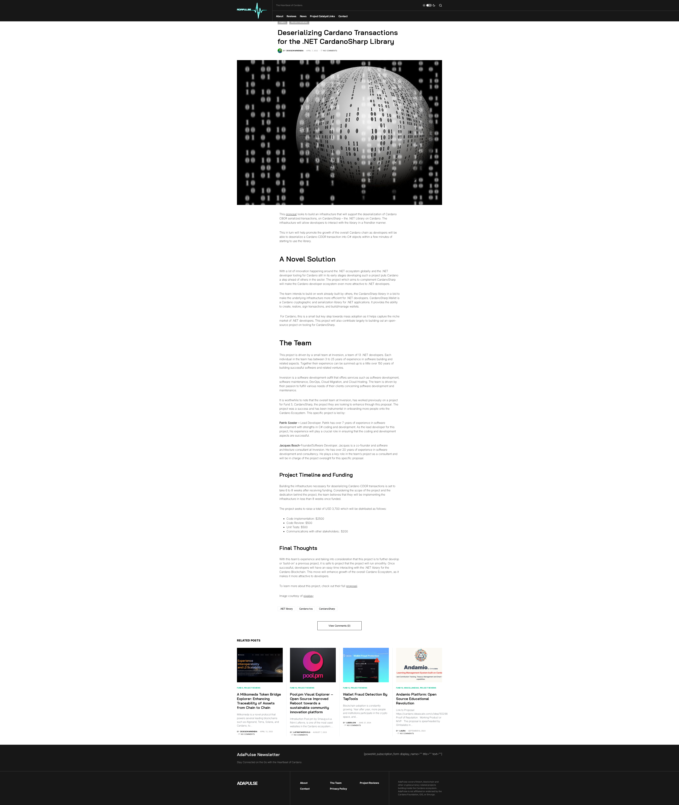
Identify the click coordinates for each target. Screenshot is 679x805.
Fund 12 (346, 688)
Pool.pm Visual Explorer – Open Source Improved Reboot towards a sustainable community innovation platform (311, 703)
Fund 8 (282, 22)
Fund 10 (293, 688)
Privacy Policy (338, 788)
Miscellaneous (411, 688)
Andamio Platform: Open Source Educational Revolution (416, 698)
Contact (305, 788)
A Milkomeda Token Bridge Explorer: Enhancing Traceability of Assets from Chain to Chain (259, 701)
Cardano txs (306, 608)
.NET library (286, 608)
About (303, 782)
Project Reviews (299, 22)
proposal (291, 214)
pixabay (308, 596)
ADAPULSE (247, 783)
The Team (336, 782)
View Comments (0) (339, 625)
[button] (429, 5)
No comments (330, 51)
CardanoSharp (327, 608)
